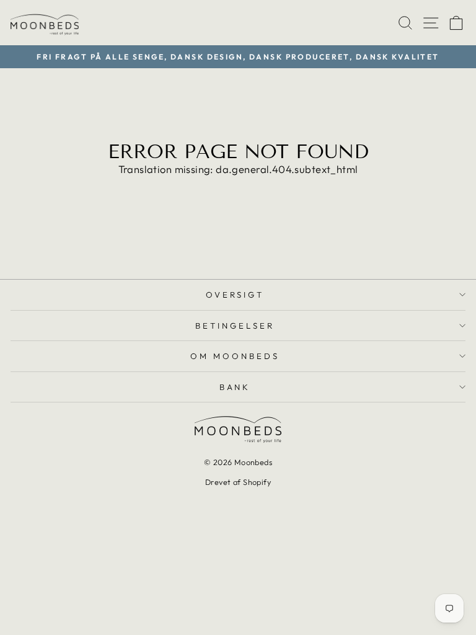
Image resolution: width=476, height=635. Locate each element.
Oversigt (235, 295)
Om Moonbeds (235, 356)
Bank (235, 387)
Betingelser (235, 326)
